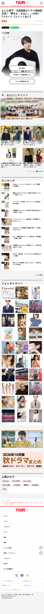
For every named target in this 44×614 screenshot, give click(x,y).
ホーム (3, 500)
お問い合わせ (27, 585)
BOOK (5, 563)
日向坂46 (36, 485)
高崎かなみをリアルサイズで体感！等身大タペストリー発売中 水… (27, 194)
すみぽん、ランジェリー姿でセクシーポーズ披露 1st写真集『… (27, 185)
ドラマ (8, 500)
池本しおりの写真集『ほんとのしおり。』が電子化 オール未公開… (27, 263)
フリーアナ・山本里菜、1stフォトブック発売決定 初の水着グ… (27, 202)
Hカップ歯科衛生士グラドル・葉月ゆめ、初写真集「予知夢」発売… (27, 237)
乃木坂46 (17, 485)
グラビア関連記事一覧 (22, 81)
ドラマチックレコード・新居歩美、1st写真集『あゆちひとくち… (26, 220)
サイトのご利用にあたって (8, 581)
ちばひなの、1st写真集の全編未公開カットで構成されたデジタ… (26, 228)
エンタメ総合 (8, 548)
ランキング (7, 558)
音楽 (5, 537)
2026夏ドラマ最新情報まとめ (22, 75)
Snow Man (27, 481)
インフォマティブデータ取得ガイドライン (12, 589)
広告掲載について (6, 585)
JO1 (4, 489)
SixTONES (16, 481)
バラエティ (7, 526)
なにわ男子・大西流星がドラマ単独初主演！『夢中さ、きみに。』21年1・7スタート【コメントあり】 (23, 503)
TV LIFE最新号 (8, 569)
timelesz (6, 481)
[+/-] (40, 547)
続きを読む (22, 68)
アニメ (6, 532)
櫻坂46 (26, 485)
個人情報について (28, 581)
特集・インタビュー (10, 553)
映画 (5, 542)
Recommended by (31, 171)
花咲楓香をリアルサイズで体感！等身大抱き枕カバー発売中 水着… (27, 211)
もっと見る (39, 275)
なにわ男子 (7, 485)
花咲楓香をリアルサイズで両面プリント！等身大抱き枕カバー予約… (27, 246)
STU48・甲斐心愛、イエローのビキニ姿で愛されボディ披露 (27, 255)
